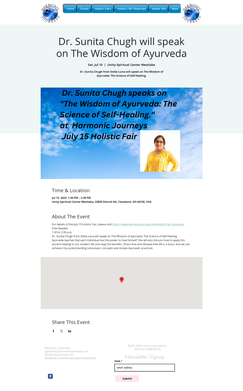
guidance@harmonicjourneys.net (66, 351)
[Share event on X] (61, 331)
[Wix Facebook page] (50, 376)
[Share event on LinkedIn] (69, 331)
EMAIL (118, 361)
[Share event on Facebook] (53, 331)
